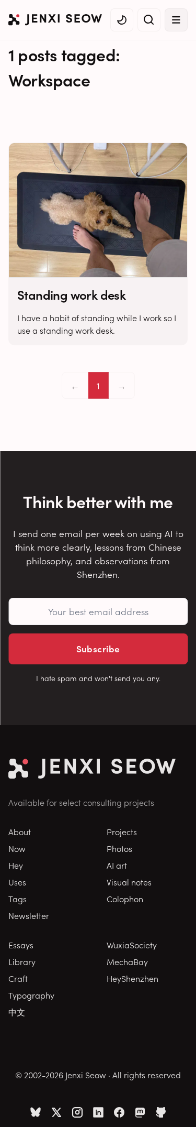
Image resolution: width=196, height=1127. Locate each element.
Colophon (125, 898)
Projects (122, 831)
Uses (17, 882)
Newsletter (28, 915)
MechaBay (127, 961)
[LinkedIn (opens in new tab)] (98, 1112)
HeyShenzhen (132, 978)
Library (22, 961)
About (19, 831)
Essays (20, 944)
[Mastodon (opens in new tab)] (140, 1112)
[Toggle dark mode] (121, 19)
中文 (16, 1011)
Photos (119, 848)
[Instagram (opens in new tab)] (77, 1112)
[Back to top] (175, 1103)
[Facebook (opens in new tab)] (119, 1112)
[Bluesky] (35, 1112)
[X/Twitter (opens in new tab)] (56, 1112)
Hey (15, 865)
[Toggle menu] (176, 19)
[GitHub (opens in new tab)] (161, 1112)
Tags (17, 898)
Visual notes (129, 882)
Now (17, 848)
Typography (31, 995)
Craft (18, 978)
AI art (117, 865)
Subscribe (98, 648)
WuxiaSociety (132, 944)
